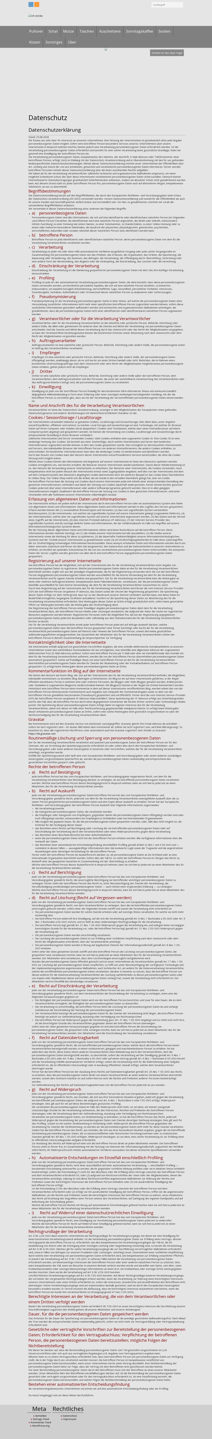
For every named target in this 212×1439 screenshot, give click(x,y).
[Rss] (36, 4)
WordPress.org (41, 1425)
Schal (53, 31)
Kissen (34, 42)
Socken (165, 31)
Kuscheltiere (110, 31)
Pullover (36, 31)
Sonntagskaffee (139, 31)
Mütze (68, 31)
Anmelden (41, 1415)
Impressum (69, 1419)
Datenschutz (70, 1415)
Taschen (86, 31)
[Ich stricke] (35, 19)
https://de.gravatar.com (42, 733)
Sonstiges (54, 42)
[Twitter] (30, 4)
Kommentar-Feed (41, 1422)
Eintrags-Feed (41, 1419)
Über (72, 42)
